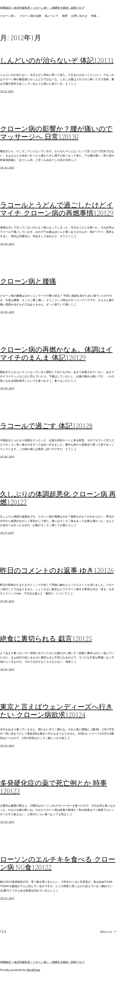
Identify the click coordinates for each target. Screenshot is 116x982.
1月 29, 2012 (7, 244)
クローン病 (7, 15)
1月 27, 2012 (7, 532)
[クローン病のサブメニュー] (15, 16)
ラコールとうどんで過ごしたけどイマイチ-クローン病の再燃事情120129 (56, 209)
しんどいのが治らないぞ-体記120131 (57, 60)
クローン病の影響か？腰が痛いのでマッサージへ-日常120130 (56, 133)
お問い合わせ (79, 15)
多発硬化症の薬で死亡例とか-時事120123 (53, 787)
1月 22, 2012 (7, 898)
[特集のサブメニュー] (98, 16)
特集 (94, 15)
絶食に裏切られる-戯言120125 (46, 638)
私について (51, 15)
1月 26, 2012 (7, 601)
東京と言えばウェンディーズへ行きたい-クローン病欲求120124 (56, 711)
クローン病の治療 (30, 15)
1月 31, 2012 (7, 91)
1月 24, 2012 (7, 745)
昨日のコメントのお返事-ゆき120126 (57, 570)
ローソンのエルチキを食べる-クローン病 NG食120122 (57, 863)
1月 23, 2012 (7, 822)
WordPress (33, 970)
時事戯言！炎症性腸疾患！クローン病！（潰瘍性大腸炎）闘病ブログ (42, 7)
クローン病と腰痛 (28, 281)
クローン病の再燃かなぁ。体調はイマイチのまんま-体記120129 (56, 353)
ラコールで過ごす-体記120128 (46, 426)
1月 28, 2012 (7, 456)
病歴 (65, 15)
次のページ (108, 931)
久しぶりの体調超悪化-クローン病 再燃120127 (58, 498)
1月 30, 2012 (7, 167)
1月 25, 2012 (7, 669)
